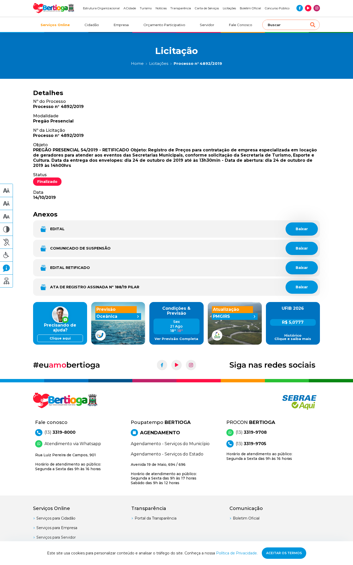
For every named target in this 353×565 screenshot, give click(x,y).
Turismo (146, 8)
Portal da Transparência (156, 518)
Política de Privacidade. (237, 553)
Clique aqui (60, 338)
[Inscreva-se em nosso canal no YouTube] (308, 8)
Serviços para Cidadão (55, 518)
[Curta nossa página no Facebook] (299, 8)
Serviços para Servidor (56, 537)
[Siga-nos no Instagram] (316, 8)
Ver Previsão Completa (176, 338)
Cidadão (92, 25)
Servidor (207, 25)
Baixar (302, 229)
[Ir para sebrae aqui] (287, 402)
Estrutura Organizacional (101, 8)
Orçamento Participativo (164, 25)
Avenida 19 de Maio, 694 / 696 (164, 473)
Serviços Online (55, 25)
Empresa (121, 25)
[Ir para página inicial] (53, 8)
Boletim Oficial (250, 8)
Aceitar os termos (284, 553)
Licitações (229, 8)
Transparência (180, 8)
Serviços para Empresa (56, 527)
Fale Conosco (240, 25)
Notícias (161, 8)
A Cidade (130, 8)
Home (137, 63)
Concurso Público (277, 8)
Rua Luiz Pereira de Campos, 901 (68, 462)
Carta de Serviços (207, 8)
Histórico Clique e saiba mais (292, 337)
